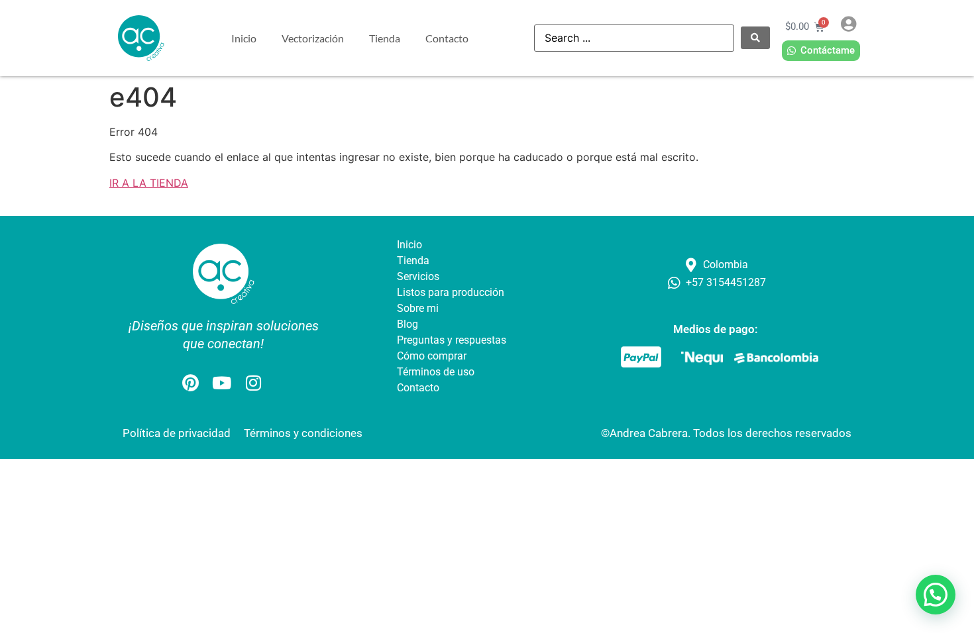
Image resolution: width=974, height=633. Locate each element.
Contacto (446, 38)
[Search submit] (755, 37)
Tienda (384, 38)
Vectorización (313, 38)
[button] (935, 594)
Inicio (243, 38)
